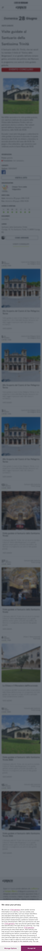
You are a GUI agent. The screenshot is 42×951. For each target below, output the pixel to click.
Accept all (31, 948)
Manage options (10, 948)
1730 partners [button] (15, 910)
